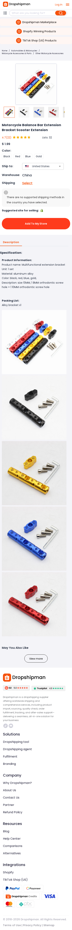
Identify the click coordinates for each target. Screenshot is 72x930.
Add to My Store (36, 223)
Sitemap (48, 925)
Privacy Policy (32, 925)
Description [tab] (11, 242)
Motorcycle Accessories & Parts (17, 53)
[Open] (59, 166)
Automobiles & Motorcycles (24, 50)
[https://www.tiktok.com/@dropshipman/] (5, 726)
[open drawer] (67, 4)
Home (4, 50)
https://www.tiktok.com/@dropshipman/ (6, 726)
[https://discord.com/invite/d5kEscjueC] (11, 726)
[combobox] (37, 166)
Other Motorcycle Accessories (49, 53)
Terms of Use (12, 925)
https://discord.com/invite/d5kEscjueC (11, 726)
